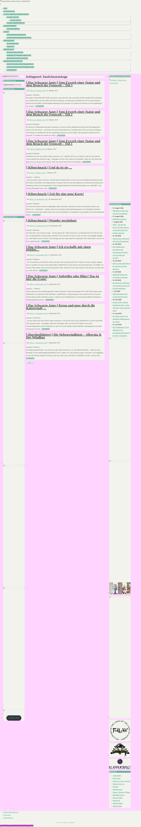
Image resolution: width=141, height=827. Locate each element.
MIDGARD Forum (118, 795)
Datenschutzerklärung (10, 812)
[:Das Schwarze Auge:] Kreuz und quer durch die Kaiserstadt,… (60, 306)
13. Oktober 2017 (40, 91)
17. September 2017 (41, 255)
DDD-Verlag (116, 778)
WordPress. (72, 822)
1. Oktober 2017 (39, 173)
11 (32, 363)
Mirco (32, 91)
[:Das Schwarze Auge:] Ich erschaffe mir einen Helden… (58, 248)
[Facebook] (4, 825)
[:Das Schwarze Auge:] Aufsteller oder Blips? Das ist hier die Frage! (62, 277)
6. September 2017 (40, 313)
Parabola (66, 822)
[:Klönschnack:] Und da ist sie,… (49, 167)
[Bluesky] (30, 825)
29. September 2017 (41, 199)
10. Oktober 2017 (40, 120)
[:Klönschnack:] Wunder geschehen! (51, 220)
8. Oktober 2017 (39, 149)
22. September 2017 (41, 226)
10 (31, 363)
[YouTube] (14, 825)
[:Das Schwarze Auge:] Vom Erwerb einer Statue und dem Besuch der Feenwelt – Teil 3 (63, 84)
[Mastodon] (22, 825)
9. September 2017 (40, 284)
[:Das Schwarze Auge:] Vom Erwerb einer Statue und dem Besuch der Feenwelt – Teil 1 (63, 142)
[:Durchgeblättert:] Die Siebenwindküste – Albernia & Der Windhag (64, 336)
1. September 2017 (40, 343)
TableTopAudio (118, 803)
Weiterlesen (40, 106)
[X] (9, 825)
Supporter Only (14, 718)
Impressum (7, 815)
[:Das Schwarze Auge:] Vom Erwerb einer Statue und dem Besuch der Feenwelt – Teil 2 (63, 113)
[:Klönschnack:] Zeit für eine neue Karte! (55, 194)
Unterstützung (8, 818)
